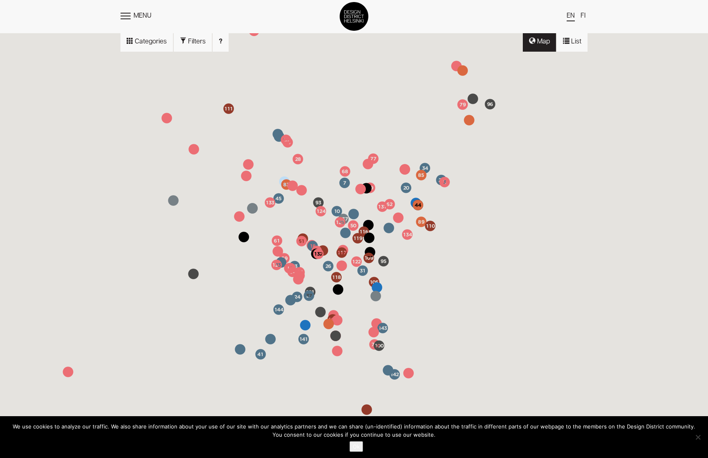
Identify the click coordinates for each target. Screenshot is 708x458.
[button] (404, 169)
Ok (356, 446)
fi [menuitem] (583, 16)
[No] (698, 437)
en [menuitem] (571, 16)
